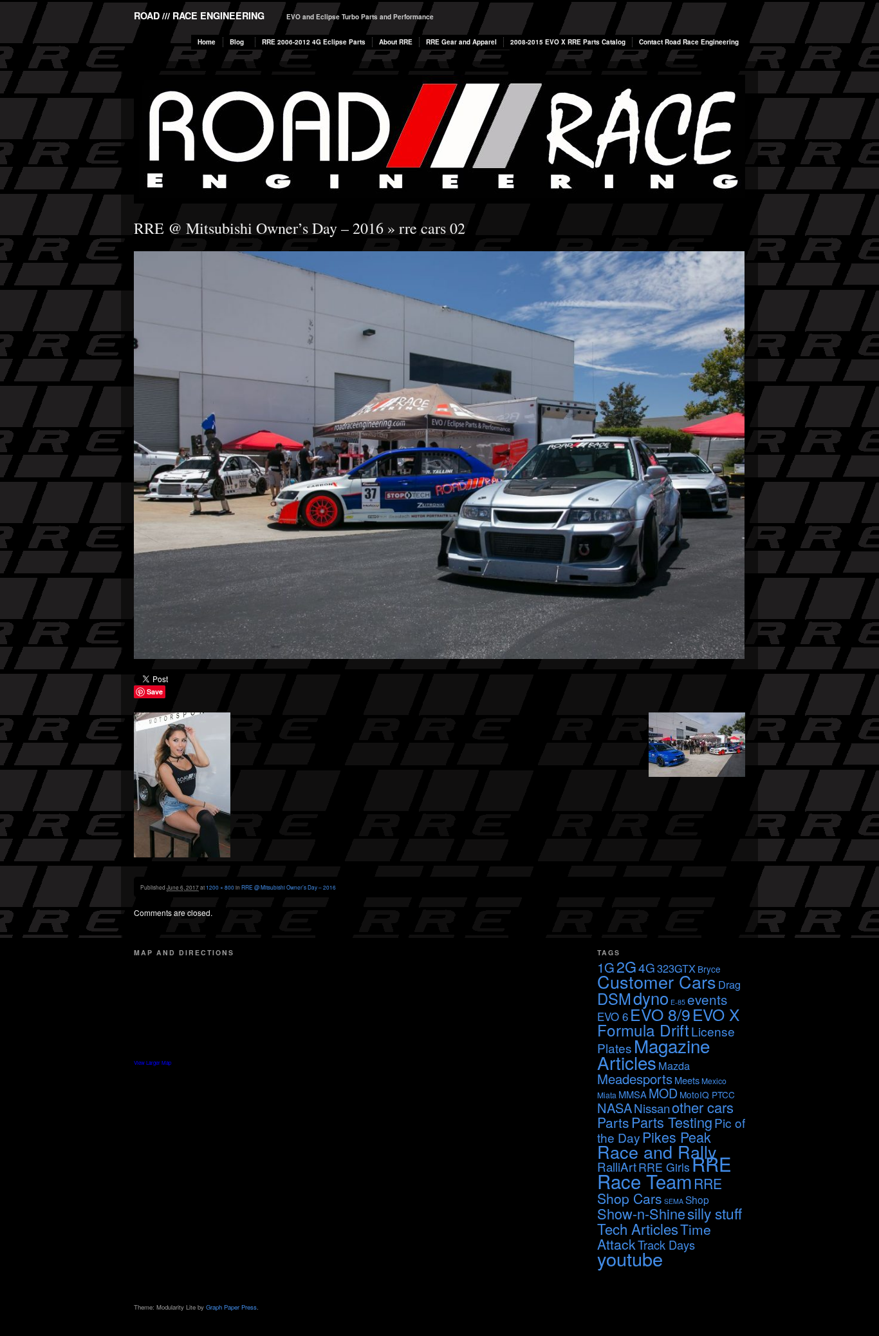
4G (646, 967)
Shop (697, 1199)
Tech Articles (637, 1228)
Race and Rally (657, 1151)
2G (626, 966)
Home (207, 41)
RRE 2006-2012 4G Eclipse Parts (313, 41)
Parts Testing (671, 1122)
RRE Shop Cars (659, 1191)
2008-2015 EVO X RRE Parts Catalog (567, 41)
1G (606, 967)
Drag (729, 984)
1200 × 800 (220, 887)
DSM (614, 998)
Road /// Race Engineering (199, 15)
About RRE (395, 41)
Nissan (652, 1107)
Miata (606, 1094)
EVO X (715, 1014)
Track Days (666, 1244)
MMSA (632, 1094)
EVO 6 (612, 1016)
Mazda (674, 1065)
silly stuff (714, 1213)
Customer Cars (656, 981)
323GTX (676, 968)
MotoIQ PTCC (707, 1094)
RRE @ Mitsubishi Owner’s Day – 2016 (259, 228)
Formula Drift (643, 1029)
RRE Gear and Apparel (461, 41)
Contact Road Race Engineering (689, 41)
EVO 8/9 (660, 1014)
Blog (237, 41)
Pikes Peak (676, 1137)
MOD (663, 1092)
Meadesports (634, 1078)
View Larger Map (152, 1062)
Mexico (713, 1080)
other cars (703, 1107)
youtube (630, 1258)
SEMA (673, 1201)
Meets (686, 1080)
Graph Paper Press (231, 1307)
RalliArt (616, 1166)
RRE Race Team (664, 1172)
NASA (614, 1107)
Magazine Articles (653, 1054)
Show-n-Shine (641, 1213)
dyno (651, 997)
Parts (613, 1122)
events (707, 999)
